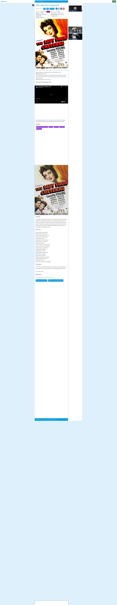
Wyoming (43, 207)
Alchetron (4, 1)
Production (62, 126)
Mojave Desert (62, 253)
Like (47, 8)
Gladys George (56, 76)
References (39, 128)
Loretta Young (40, 75)
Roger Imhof (38, 242)
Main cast (56, 126)
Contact (49, 405)
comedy (54, 120)
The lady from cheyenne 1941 (42, 126)
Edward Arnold (63, 75)
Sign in (114, 1)
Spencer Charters (39, 232)
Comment (52, 8)
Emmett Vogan (38, 240)
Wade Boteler (38, 246)
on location (55, 253)
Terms (42, 405)
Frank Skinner (44, 14)
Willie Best (38, 229)
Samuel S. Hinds (39, 231)
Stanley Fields (38, 228)
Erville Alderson (39, 239)
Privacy (46, 405)
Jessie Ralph (64, 76)
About (38, 405)
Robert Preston (52, 75)
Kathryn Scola (58, 72)
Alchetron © (54, 405)
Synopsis (50, 126)
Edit (44, 8)
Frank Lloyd (41, 13)
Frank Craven (44, 76)
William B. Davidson (39, 243)
